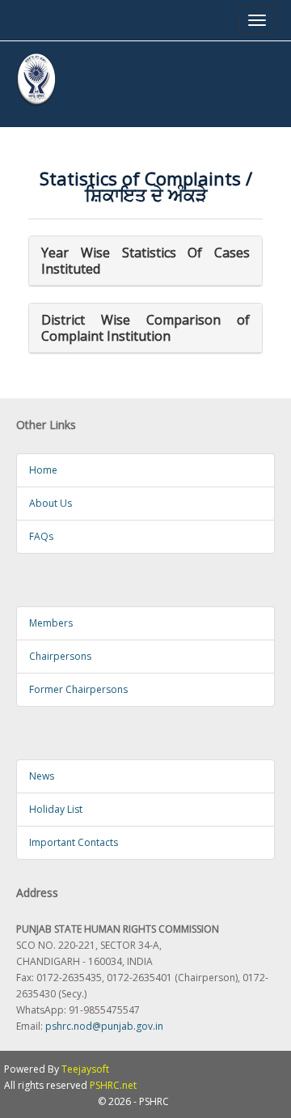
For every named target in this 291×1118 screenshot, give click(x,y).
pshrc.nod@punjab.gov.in (104, 1026)
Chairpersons (60, 656)
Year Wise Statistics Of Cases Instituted (145, 261)
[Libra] (36, 80)
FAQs (41, 536)
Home (43, 470)
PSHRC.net (113, 1085)
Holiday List (55, 809)
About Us (50, 503)
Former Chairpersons (78, 689)
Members (51, 623)
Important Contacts (73, 842)
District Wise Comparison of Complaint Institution (145, 328)
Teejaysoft (85, 1069)
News (41, 776)
